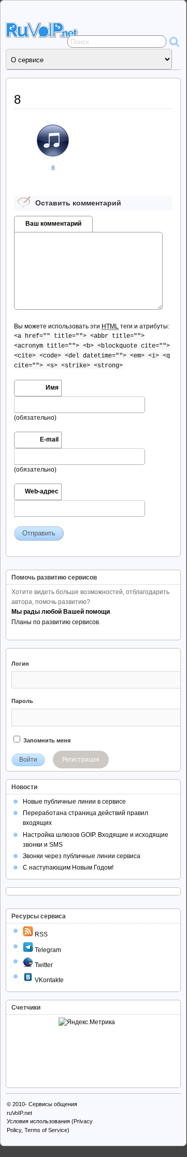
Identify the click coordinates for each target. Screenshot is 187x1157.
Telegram (47, 950)
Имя (52, 387)
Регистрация (80, 759)
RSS (40, 934)
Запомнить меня (46, 740)
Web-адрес (42, 491)
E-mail (49, 439)
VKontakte (48, 980)
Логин (20, 663)
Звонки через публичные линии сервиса (81, 856)
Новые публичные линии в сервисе (74, 801)
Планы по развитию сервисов (55, 622)
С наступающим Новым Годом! (68, 867)
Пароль (22, 701)
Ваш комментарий (53, 223)
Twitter (43, 965)
